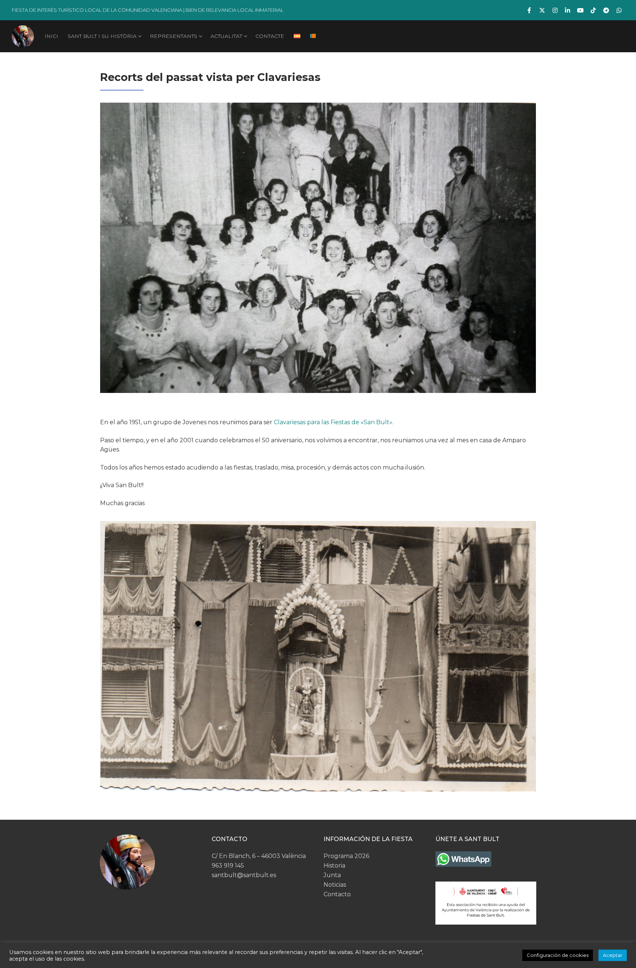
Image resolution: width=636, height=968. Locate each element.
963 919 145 (228, 865)
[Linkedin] (567, 10)
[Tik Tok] (593, 10)
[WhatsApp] (619, 10)
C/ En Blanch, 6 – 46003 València (259, 855)
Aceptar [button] (612, 955)
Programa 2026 (346, 855)
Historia (334, 865)
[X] (542, 10)
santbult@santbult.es (244, 875)
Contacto (337, 894)
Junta (332, 875)
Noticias (335, 884)
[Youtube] (580, 10)
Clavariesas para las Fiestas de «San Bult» (333, 422)
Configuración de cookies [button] (558, 955)
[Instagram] (555, 10)
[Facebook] (529, 10)
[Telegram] (606, 10)
